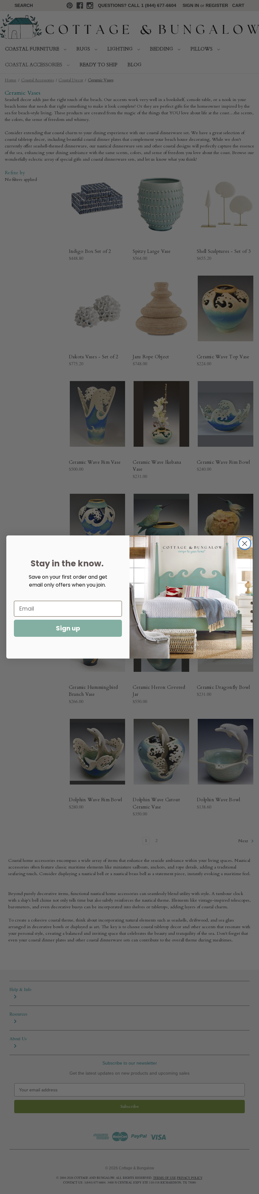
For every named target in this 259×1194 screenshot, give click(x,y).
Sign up (68, 628)
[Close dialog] (244, 543)
